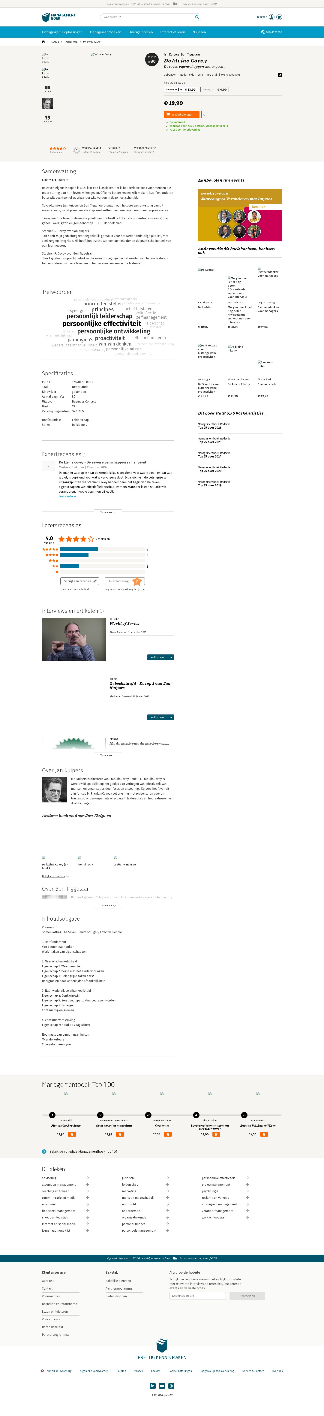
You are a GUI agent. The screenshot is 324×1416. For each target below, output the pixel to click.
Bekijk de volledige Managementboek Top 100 (83, 1151)
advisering (49, 1178)
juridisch (128, 1178)
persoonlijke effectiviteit (218, 1178)
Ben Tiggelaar (190, 54)
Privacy (138, 1371)
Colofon (121, 1371)
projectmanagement (216, 1184)
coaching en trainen (55, 1191)
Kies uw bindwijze (174, 82)
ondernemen (131, 1211)
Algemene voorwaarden (94, 1371)
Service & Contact (253, 1371)
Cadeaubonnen (116, 1296)
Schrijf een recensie (77, 581)
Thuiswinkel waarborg (58, 1371)
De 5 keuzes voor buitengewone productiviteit (209, 387)
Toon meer (106, 512)
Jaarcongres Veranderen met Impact (236, 199)
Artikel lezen (158, 657)
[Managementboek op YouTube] (162, 1386)
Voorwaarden (51, 1296)
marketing (129, 1191)
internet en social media (59, 1224)
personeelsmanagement (139, 1230)
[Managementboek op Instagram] (171, 1386)
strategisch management (219, 1204)
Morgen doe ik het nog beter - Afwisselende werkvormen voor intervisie (240, 315)
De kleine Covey (91, 42)
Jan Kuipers (171, 54)
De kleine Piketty (239, 384)
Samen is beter (268, 384)
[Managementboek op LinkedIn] (153, 1386)
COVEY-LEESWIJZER (55, 180)
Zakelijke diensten (118, 1281)
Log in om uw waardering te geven (125, 589)
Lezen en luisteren (55, 1311)
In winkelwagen (182, 114)
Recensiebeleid (52, 1327)
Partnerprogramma (55, 1334)
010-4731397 (274, 32)
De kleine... (79, 425)
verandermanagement (217, 1211)
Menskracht (85, 864)
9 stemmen (56, 152)
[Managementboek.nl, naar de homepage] (59, 21)
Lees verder (66, 496)
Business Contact (84, 401)
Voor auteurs (51, 1319)
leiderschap (130, 1184)
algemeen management (59, 1184)
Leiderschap (71, 42)
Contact (47, 1288)
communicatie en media (59, 1198)
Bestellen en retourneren (59, 1304)
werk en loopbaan (214, 1217)
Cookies (155, 1371)
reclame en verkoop (215, 1198)
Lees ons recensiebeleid (74, 589)
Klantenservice (54, 1272)
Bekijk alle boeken (53, 876)
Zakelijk (112, 1272)
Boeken (55, 42)
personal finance (133, 1224)
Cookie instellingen (180, 1371)
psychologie (210, 1191)
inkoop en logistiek (55, 1217)
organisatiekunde (134, 1217)
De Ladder (205, 307)
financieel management (58, 1211)
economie (49, 1204)
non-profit (129, 1204)
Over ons (48, 1281)
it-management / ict (56, 1230)
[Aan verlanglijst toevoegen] (205, 114)
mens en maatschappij (138, 1198)
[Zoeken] (197, 17)
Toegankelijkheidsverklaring (217, 1371)
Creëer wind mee (125, 864)
